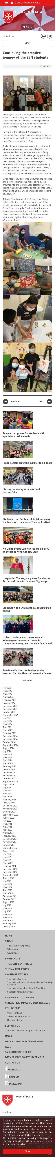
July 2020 (7, 881)
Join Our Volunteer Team (18, 1016)
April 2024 (7, 760)
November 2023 (10, 775)
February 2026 (9, 700)
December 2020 (10, 869)
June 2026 (7, 691)
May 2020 (7, 887)
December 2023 (10, 772)
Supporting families (16, 979)
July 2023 (7, 787)
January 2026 (9, 703)
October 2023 (9, 778)
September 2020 (10, 875)
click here (46, 1135)
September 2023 (10, 781)
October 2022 (9, 812)
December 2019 (10, 896)
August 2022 (8, 818)
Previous (15, 401)
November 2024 (10, 739)
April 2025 (7, 727)
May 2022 (7, 827)
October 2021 (9, 845)
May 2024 (7, 757)
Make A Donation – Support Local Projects (27, 1030)
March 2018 (8, 920)
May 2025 (7, 724)
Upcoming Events (15, 1020)
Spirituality (12, 958)
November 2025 (10, 709)
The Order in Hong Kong (18, 946)
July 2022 (7, 821)
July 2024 (7, 751)
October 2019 (9, 899)
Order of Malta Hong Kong (27, 3)
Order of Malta (26, 17)
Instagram (15, 1083)
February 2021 (9, 866)
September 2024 (10, 745)
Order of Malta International (24, 1041)
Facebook (14, 1069)
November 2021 (10, 842)
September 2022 (10, 815)
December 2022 (10, 806)
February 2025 (9, 733)
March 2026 (8, 697)
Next (42, 401)
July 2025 (7, 718)
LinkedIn (14, 1076)
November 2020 (10, 872)
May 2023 (7, 793)
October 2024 (9, 742)
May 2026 (7, 694)
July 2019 (7, 905)
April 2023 (7, 796)
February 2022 (9, 836)
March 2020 (8, 893)
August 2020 (8, 878)
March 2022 (8, 833)
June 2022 (7, 824)
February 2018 (9, 923)
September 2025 (10, 715)
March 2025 (8, 730)
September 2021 (10, 848)
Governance (13, 953)
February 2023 (9, 799)
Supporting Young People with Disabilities (26, 988)
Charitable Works (16, 974)
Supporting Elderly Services (20, 992)
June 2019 (7, 908)
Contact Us (12, 1062)
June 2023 (7, 790)
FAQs (8, 1047)
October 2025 (9, 712)
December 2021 (10, 839)
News (8, 1036)
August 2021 (8, 851)
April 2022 (7, 830)
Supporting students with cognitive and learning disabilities (29, 983)
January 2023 (9, 802)
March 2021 (8, 863)
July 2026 (7, 688)
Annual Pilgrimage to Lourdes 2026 (27, 1003)
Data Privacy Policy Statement (24, 1057)
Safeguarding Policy (18, 1052)
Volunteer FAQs (14, 1013)
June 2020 (7, 884)
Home (8, 935)
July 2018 (7, 911)
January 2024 (9, 769)
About (9, 941)
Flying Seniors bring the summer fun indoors (27, 463)
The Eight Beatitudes (18, 964)
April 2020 (7, 890)
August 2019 (8, 902)
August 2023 (8, 784)
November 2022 (10, 809)
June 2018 (7, 914)
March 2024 (8, 763)
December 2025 (10, 706)
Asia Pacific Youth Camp (20, 997)
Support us (12, 1026)
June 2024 (7, 754)
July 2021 (7, 854)
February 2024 (9, 766)
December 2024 (10, 736)
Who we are (12, 949)
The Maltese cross (17, 969)
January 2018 (9, 926)
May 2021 (7, 860)
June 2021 (7, 857)
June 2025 (7, 721)
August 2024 (8, 748)
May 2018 (7, 917)
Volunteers (12, 1008)
